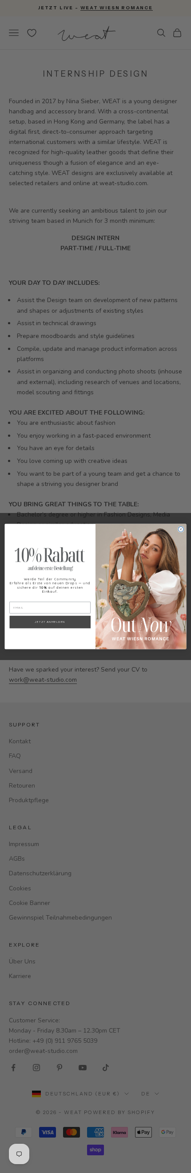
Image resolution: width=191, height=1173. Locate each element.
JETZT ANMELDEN (50, 622)
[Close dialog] (180, 529)
